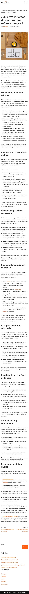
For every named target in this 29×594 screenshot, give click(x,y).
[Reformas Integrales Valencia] (5, 2)
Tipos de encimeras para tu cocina (9, 562)
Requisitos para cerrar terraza (8, 557)
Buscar (3, 544)
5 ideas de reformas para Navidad (9, 560)
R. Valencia (5, 26)
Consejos (3, 576)
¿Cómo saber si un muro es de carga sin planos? (13, 565)
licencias (5, 519)
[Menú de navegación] (26, 2)
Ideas (2, 579)
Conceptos (3, 574)
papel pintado (18, 289)
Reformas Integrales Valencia (8, 10)
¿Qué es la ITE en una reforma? (9, 567)
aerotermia (5, 482)
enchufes (5, 311)
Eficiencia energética (8, 479)
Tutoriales (3, 581)
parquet (8, 281)
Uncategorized (4, 584)
